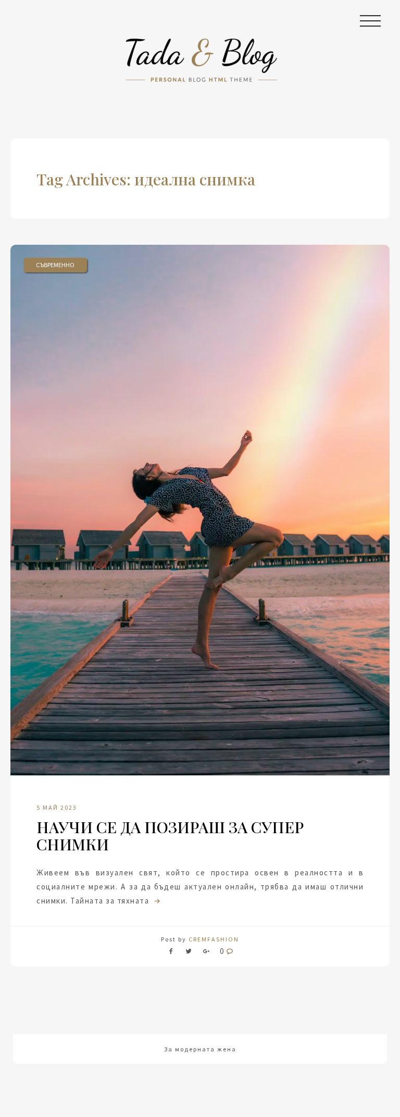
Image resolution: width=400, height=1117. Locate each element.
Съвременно (55, 265)
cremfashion (214, 939)
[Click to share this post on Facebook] (173, 953)
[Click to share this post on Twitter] (188, 953)
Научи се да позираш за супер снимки (170, 836)
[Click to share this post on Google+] (206, 953)
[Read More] (156, 901)
